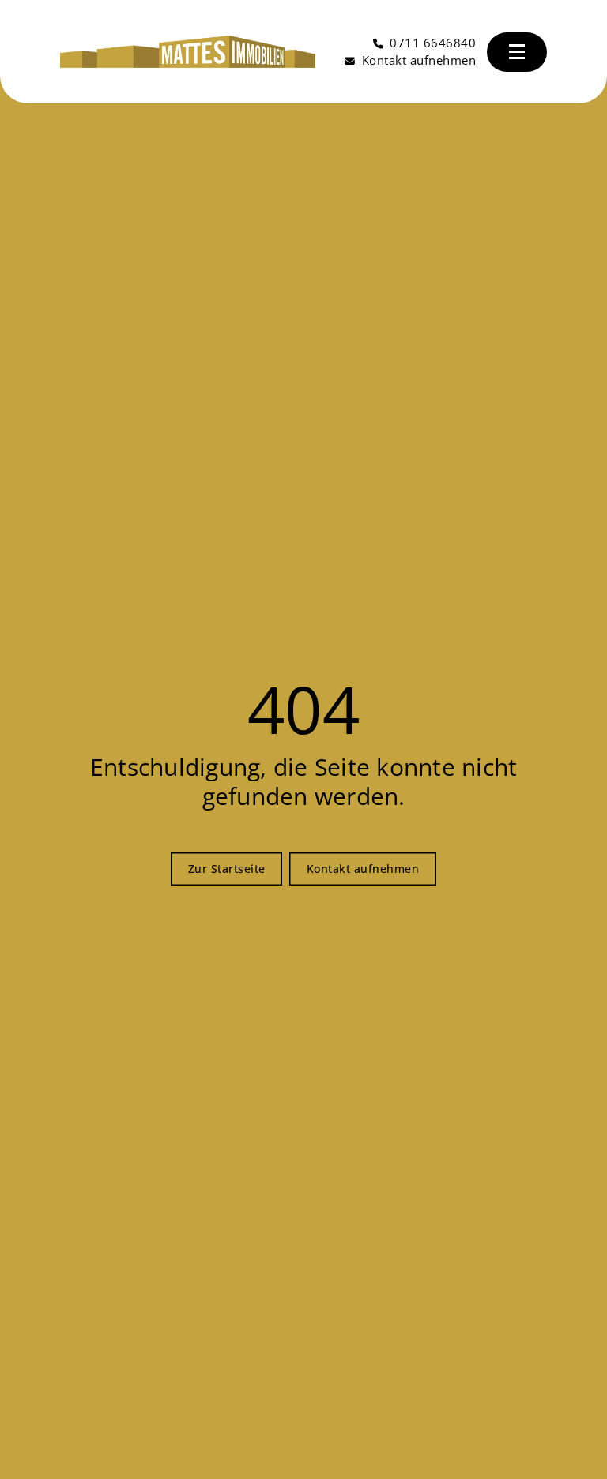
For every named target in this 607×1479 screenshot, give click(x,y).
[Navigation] (517, 52)
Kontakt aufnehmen (363, 868)
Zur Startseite (227, 868)
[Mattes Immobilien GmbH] (187, 52)
